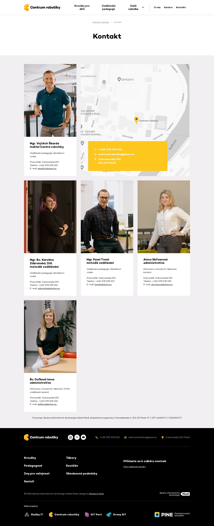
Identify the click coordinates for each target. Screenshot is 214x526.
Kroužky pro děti (82, 7)
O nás (157, 7)
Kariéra (168, 7)
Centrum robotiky (101, 22)
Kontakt (181, 7)
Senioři (29, 481)
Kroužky (30, 458)
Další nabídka (133, 7)
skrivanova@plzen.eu (162, 284)
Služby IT (37, 514)
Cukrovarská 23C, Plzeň (178, 437)
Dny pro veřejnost (37, 473)
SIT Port (96, 514)
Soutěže (72, 466)
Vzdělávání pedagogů (109, 7)
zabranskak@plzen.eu (49, 288)
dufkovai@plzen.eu (47, 404)
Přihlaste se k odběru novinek (144, 461)
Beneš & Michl (96, 493)
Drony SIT (119, 514)
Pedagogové (33, 466)
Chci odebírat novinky (134, 466)
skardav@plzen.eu (47, 168)
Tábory (71, 458)
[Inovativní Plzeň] (172, 514)
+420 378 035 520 (110, 149)
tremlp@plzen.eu (103, 284)
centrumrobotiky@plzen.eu (116, 154)
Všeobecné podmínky (81, 473)
